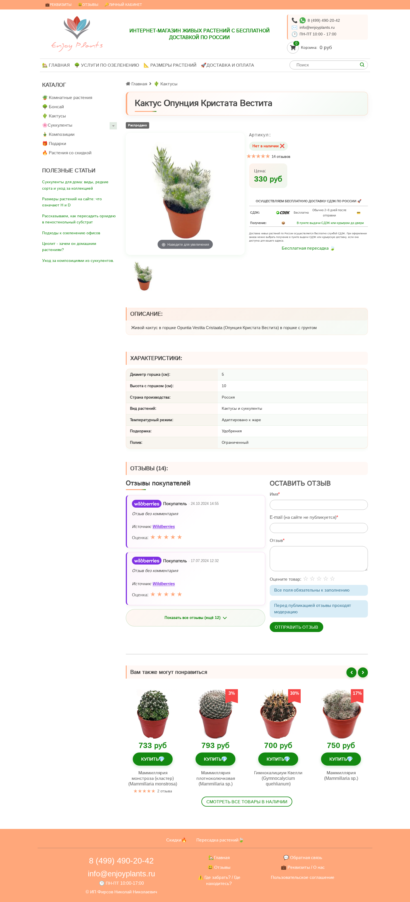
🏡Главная (219, 857)
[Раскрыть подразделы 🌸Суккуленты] (113, 125)
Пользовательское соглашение (302, 877)
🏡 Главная (56, 65)
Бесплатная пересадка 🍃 (308, 248)
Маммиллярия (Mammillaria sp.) (341, 775)
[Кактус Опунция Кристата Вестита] (144, 276)
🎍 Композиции (58, 134)
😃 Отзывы (219, 867)
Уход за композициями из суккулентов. (78, 260)
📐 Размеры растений (170, 65)
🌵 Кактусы (54, 116)
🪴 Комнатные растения (67, 97)
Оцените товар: (285, 579)
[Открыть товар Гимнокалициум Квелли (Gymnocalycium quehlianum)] (278, 714)
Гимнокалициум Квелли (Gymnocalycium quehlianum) (278, 778)
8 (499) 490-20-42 (324, 20)
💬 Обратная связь (302, 857)
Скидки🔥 (176, 840)
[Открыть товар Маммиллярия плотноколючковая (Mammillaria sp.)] (215, 714)
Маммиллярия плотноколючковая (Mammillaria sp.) (215, 778)
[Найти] (362, 65)
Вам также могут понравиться (168, 672)
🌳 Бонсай (53, 106)
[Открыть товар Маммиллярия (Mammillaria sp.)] (341, 714)
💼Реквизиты (58, 5)
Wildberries (164, 526)
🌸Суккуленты (57, 125)
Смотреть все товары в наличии (246, 801)
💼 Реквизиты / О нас (303, 867)
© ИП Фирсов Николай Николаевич (121, 891)
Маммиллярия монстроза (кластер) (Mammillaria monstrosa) (152, 778)
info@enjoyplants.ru (317, 27)
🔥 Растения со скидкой (66, 152)
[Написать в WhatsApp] (303, 20)
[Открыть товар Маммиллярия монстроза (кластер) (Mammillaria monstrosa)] (152, 714)
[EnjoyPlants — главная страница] (77, 34)
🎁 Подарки (54, 143)
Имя (274, 493)
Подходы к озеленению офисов (71, 233)
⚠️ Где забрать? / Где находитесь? (219, 880)
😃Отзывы (88, 5)
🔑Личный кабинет (123, 5)
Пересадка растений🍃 (220, 840)
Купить (152, 759)
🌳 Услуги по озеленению (106, 65)
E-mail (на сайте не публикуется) (303, 517)
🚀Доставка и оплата (227, 65)
